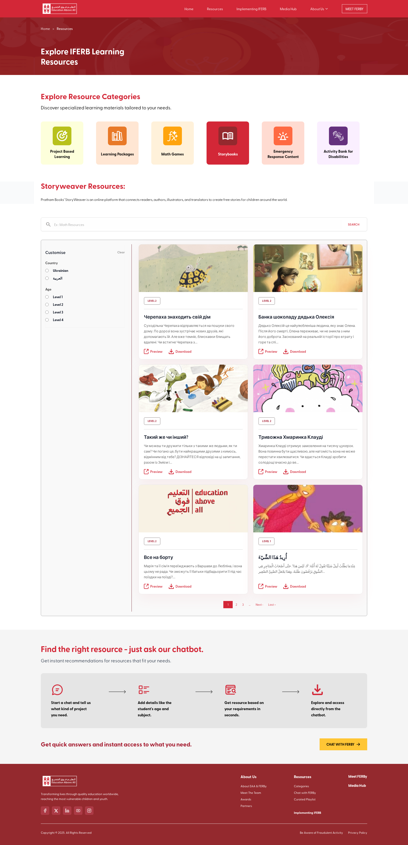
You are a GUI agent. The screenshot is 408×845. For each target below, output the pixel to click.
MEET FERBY (355, 8)
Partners (246, 806)
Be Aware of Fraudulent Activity (321, 833)
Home (188, 8)
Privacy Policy (357, 833)
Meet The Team (251, 793)
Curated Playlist (305, 799)
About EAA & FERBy (254, 786)
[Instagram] (89, 810)
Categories (301, 786)
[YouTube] (78, 810)
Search (353, 224)
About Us (317, 8)
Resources (215, 8)
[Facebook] (45, 810)
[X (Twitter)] (56, 810)
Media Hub (288, 8)
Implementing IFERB (251, 8)
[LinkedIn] (67, 810)
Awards (246, 799)
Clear (121, 252)
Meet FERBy (357, 776)
